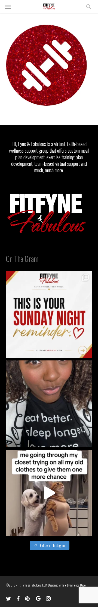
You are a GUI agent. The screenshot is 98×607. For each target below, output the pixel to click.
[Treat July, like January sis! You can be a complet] (49, 493)
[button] (8, 6)
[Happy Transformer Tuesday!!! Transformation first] (49, 403)
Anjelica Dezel (78, 585)
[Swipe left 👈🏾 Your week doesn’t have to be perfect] (49, 314)
